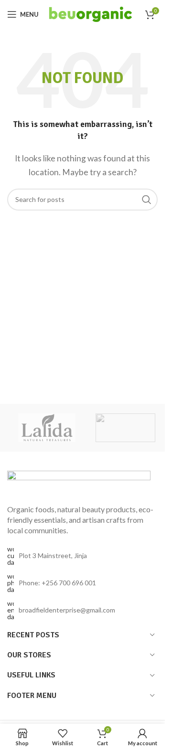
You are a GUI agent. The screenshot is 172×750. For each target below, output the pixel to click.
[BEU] (125, 428)
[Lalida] (46, 428)
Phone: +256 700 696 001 (57, 583)
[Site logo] (91, 13)
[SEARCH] (147, 200)
